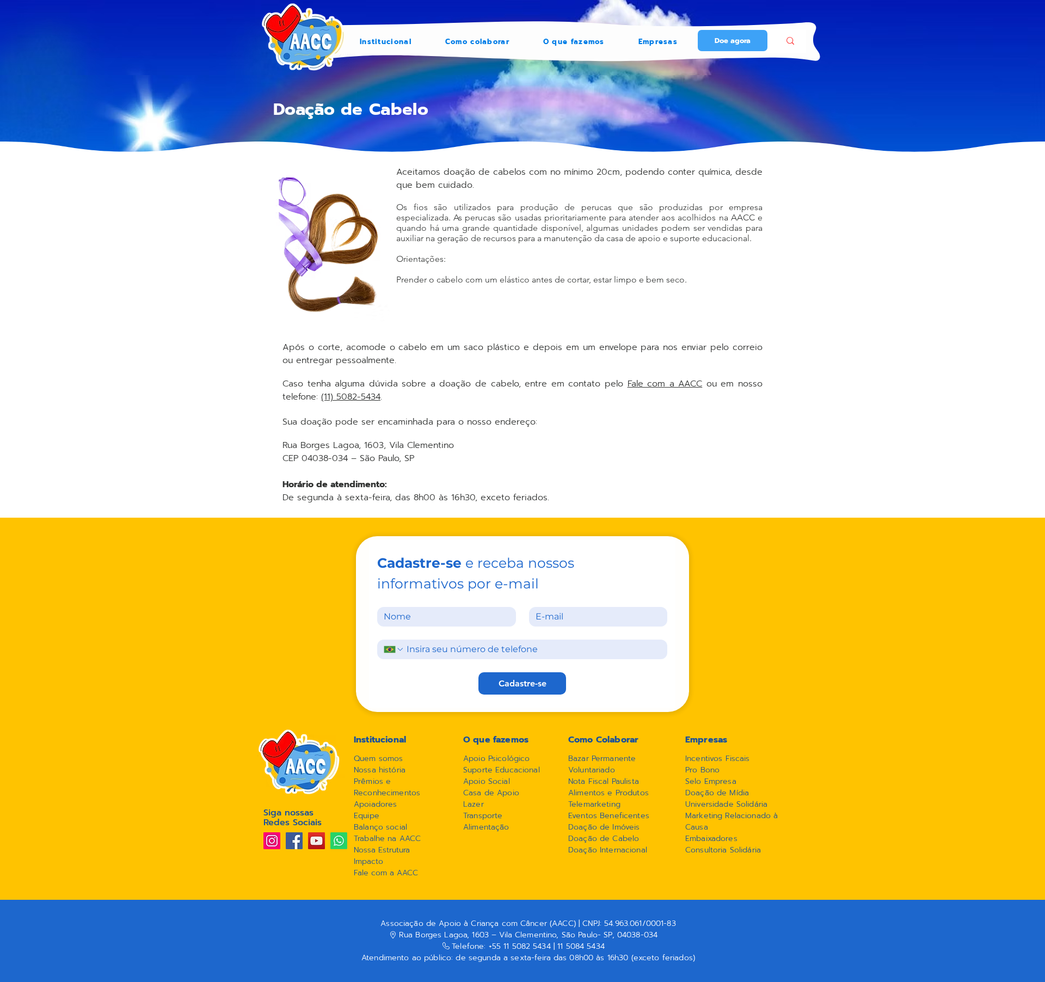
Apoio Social (486, 781)
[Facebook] (294, 840)
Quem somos (378, 758)
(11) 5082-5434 (350, 396)
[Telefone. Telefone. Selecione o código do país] (394, 649)
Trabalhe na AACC (387, 838)
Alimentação (486, 827)
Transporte (482, 815)
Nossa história (379, 770)
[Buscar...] (790, 41)
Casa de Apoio (491, 793)
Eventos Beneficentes (608, 815)
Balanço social (380, 827)
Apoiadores (375, 804)
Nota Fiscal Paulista (603, 781)
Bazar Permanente (602, 758)
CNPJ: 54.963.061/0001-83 (628, 923)
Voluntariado (591, 770)
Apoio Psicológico (496, 758)
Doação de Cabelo (603, 838)
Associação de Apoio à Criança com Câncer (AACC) (479, 923)
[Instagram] (271, 840)
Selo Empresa (710, 781)
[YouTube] (316, 840)
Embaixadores (711, 838)
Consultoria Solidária (723, 850)
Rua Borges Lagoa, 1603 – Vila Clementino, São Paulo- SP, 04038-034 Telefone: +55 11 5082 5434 (528, 940)
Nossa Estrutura (382, 850)
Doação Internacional (607, 850)
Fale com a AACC (665, 383)
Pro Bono (702, 770)
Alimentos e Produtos (608, 793)
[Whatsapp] (338, 840)
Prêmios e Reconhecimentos (388, 787)
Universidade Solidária (726, 804)
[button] (385, 41)
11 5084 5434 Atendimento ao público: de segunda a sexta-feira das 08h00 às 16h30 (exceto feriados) (528, 952)
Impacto (368, 861)
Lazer (473, 804)
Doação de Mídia (717, 793)
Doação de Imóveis (604, 827)
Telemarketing (594, 804)
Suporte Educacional (501, 770)
